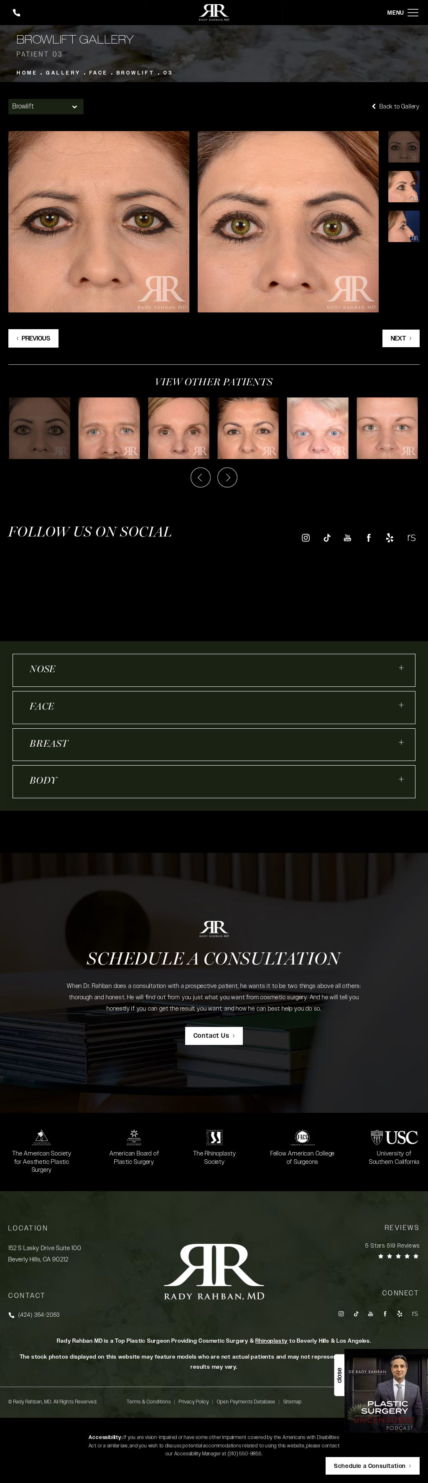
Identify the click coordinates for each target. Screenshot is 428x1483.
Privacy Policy (194, 1401)
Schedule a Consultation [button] (370, 1466)
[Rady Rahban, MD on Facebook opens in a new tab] (369, 537)
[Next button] (227, 477)
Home (27, 73)
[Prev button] (201, 477)
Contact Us (211, 1036)
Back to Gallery (399, 106)
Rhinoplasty (271, 1341)
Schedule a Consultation (213, 960)
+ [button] (402, 668)
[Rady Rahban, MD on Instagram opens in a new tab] (305, 537)
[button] (413, 13)
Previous (36, 339)
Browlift (136, 73)
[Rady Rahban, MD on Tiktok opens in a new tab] (327, 537)
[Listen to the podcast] (386, 1391)
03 (168, 73)
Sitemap (292, 1401)
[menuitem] (305, 537)
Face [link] (42, 707)
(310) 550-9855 (245, 1453)
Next (398, 339)
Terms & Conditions (149, 1401)
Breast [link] (49, 744)
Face (98, 73)
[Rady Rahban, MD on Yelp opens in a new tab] (390, 537)
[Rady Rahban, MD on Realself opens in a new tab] (411, 537)
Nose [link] (43, 670)
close (339, 1375)
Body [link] (43, 781)
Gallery (63, 73)
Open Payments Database (246, 1401)
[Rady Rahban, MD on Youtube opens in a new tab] (347, 537)
